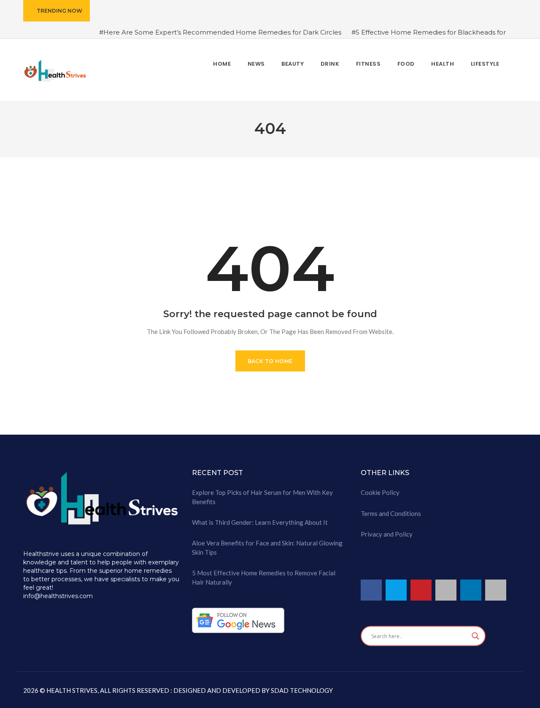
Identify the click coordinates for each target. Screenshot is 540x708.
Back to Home (270, 361)
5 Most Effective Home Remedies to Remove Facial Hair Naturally (263, 577)
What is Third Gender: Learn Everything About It (260, 522)
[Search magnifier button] (475, 636)
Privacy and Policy (387, 534)
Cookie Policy (380, 492)
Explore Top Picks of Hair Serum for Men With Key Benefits (262, 497)
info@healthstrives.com (58, 596)
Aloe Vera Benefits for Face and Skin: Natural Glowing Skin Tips (267, 547)
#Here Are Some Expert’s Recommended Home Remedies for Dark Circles (220, 32)
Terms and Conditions (391, 513)
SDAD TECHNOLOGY (301, 690)
